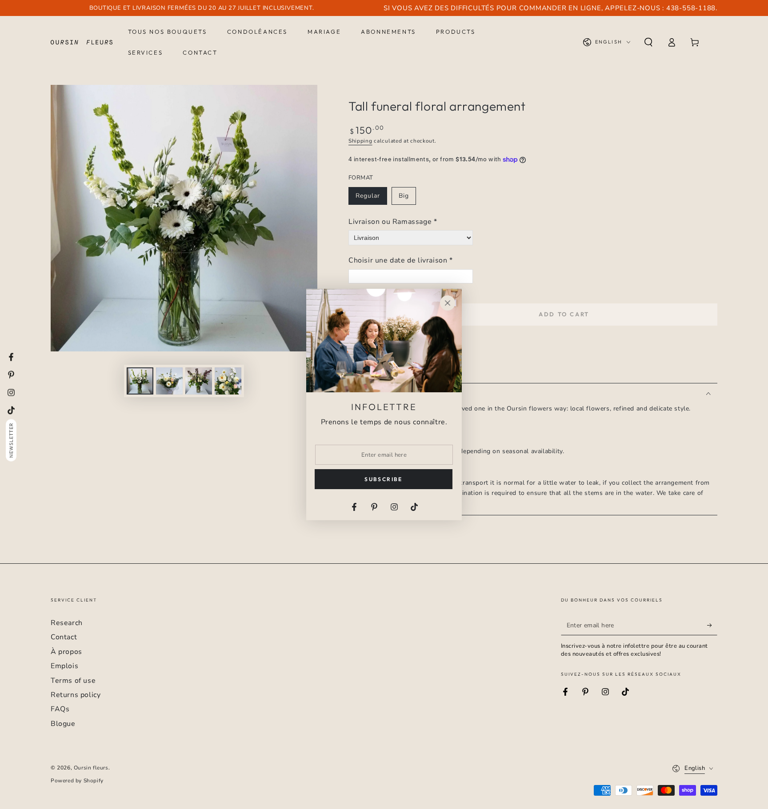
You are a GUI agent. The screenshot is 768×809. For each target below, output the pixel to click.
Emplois (64, 666)
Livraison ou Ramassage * (392, 222)
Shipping (360, 140)
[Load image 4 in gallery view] (198, 381)
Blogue (63, 724)
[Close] (447, 303)
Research (67, 623)
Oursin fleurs (91, 767)
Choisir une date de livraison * (400, 260)
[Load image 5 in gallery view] (228, 381)
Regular (371, 198)
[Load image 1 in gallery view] (140, 381)
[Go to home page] (81, 42)
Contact (64, 637)
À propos (66, 652)
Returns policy (75, 695)
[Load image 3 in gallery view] (169, 381)
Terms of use (73, 680)
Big (407, 198)
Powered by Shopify (77, 780)
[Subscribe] (712, 625)
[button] (648, 42)
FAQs (60, 709)
